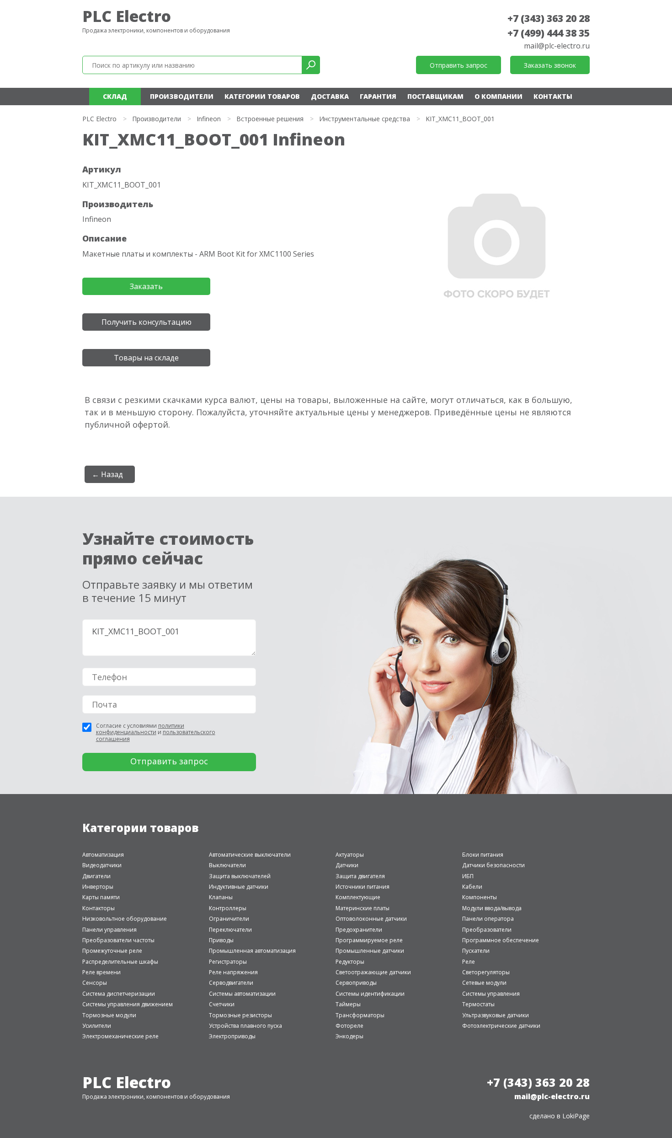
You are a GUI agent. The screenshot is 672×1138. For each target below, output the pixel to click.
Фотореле (349, 1026)
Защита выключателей (240, 876)
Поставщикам (435, 96)
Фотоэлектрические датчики (501, 1026)
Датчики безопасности (493, 865)
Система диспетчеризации (118, 994)
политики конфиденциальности (140, 729)
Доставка (330, 96)
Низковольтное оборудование (124, 919)
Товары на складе (146, 358)
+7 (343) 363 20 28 (548, 18)
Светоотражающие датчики (373, 972)
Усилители (96, 1026)
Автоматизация (103, 855)
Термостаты (478, 1004)
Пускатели (476, 951)
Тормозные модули (109, 1015)
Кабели (472, 887)
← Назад (107, 474)
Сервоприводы (356, 983)
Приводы (221, 940)
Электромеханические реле (120, 1036)
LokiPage (576, 1115)
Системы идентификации (370, 994)
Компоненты (479, 897)
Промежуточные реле (112, 951)
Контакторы (98, 908)
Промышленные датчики (370, 951)
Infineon (209, 118)
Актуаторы (350, 855)
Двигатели (96, 876)
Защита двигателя (360, 876)
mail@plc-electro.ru (557, 46)
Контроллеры (227, 908)
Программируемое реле (369, 940)
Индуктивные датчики (238, 887)
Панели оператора (488, 919)
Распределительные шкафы (120, 962)
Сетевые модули (484, 983)
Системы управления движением (127, 1004)
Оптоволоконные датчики (371, 919)
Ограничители (229, 919)
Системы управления (491, 994)
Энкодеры (349, 1036)
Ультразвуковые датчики (495, 1015)
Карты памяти (101, 897)
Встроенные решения (270, 118)
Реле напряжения (233, 972)
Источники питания (362, 887)
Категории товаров (262, 96)
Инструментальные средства (364, 118)
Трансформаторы (360, 1015)
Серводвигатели (231, 983)
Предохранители (359, 930)
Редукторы (350, 962)
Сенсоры (94, 983)
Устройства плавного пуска (245, 1026)
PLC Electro (126, 16)
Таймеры (348, 1004)
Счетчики (222, 1004)
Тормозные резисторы (240, 1015)
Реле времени (101, 972)
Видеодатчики (102, 865)
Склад (115, 96)
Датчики (347, 865)
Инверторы (97, 887)
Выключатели (227, 865)
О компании (499, 96)
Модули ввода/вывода (492, 908)
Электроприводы (232, 1036)
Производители (181, 96)
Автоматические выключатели (250, 855)
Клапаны (221, 897)
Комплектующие (358, 897)
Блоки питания (482, 855)
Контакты (552, 96)
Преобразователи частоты (118, 940)
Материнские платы (362, 908)
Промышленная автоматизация (252, 951)
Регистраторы (228, 962)
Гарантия (378, 96)
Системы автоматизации (242, 994)
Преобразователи (487, 930)
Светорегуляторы (486, 972)
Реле (468, 962)
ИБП (468, 876)
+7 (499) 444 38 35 (548, 33)
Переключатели (230, 930)
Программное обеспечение (500, 940)
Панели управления (109, 930)
